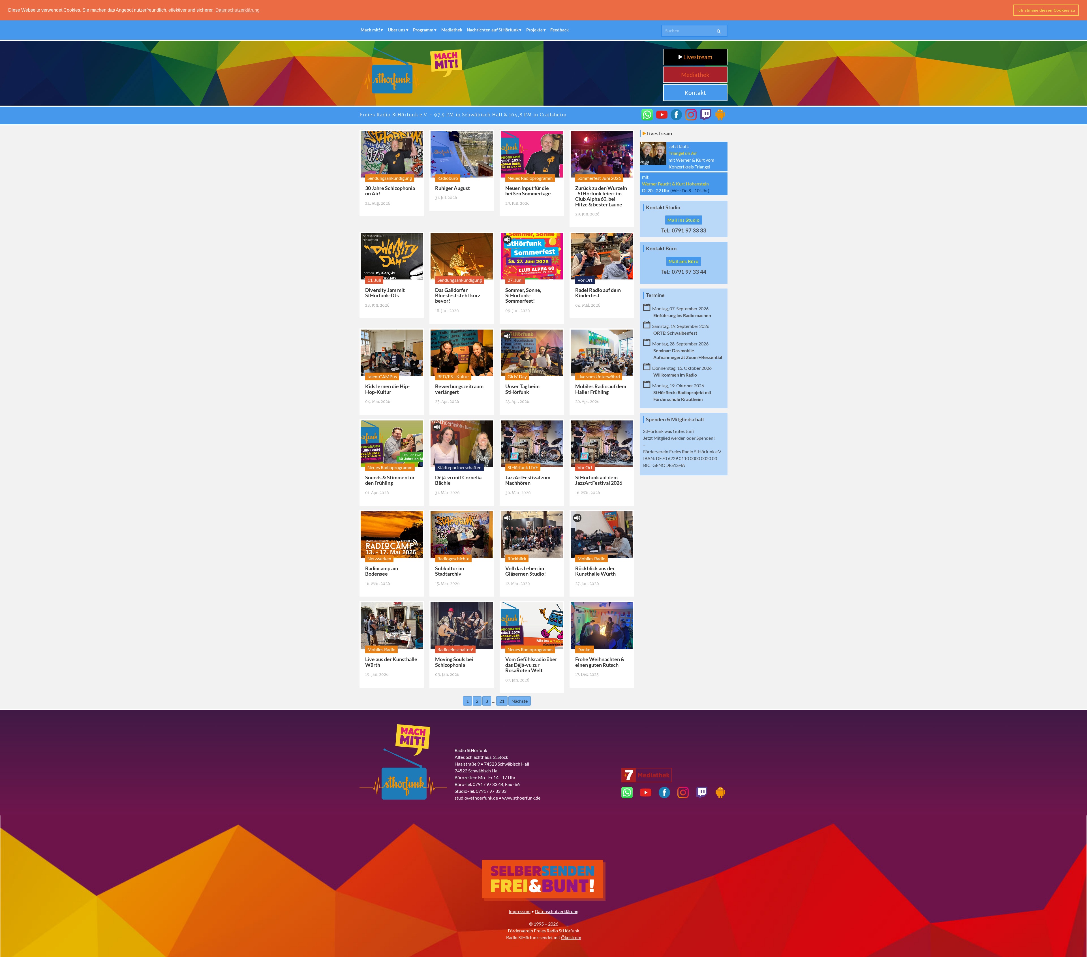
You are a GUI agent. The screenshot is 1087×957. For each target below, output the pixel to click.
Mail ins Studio (683, 220)
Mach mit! (370, 29)
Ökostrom (571, 937)
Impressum (519, 911)
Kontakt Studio (663, 207)
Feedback (559, 29)
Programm (423, 29)
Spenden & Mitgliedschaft (675, 419)
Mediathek (451, 29)
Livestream (697, 56)
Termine (655, 295)
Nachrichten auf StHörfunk (493, 29)
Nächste (520, 701)
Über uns (396, 29)
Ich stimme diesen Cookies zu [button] (1046, 10)
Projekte (534, 29)
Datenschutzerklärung (556, 911)
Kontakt (695, 92)
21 (501, 701)
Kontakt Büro (661, 248)
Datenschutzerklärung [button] (237, 10)
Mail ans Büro (683, 261)
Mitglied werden (670, 438)
